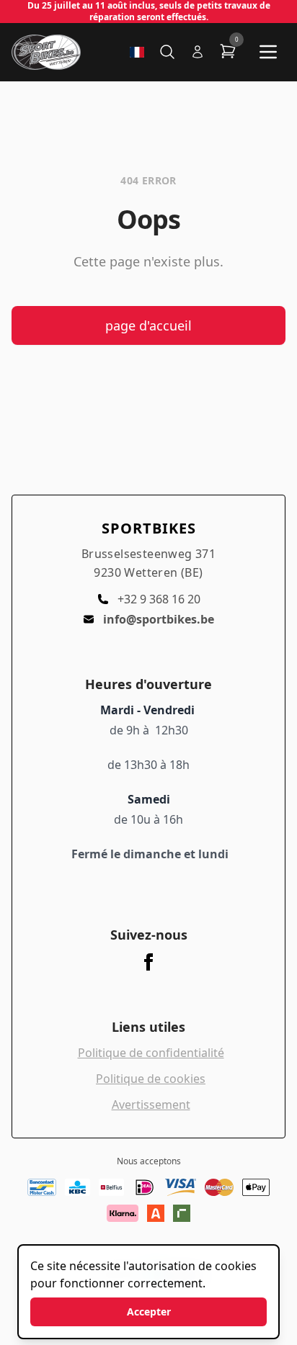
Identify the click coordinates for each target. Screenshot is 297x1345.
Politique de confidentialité (151, 1053)
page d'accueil (148, 325)
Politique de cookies (150, 1079)
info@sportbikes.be (158, 619)
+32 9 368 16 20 (159, 599)
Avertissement (151, 1104)
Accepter (149, 1311)
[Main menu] (268, 52)
